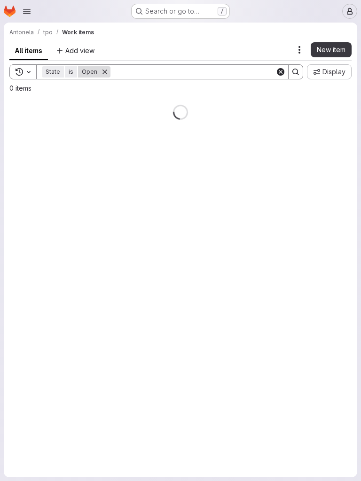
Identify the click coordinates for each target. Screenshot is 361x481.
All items (28, 50)
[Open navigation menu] (26, 11)
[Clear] (273, 72)
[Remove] (104, 72)
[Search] (288, 71)
